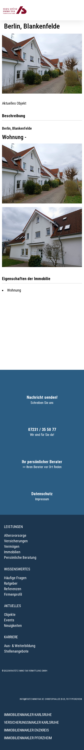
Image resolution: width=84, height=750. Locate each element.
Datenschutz (42, 493)
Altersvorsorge (15, 535)
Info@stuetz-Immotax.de (32, 699)
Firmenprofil (13, 594)
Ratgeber (11, 583)
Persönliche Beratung (20, 557)
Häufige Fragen (15, 578)
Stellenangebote (16, 651)
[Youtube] (64, 686)
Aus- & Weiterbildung (19, 646)
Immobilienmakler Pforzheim (28, 738)
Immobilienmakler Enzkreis (26, 730)
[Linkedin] (53, 686)
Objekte (9, 614)
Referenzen (12, 589)
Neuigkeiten (13, 625)
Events (9, 620)
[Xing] (42, 686)
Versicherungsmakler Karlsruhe (31, 722)
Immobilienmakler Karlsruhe (28, 714)
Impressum (42, 499)
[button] (78, 10)
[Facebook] (19, 686)
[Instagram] (31, 686)
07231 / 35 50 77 (42, 429)
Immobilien (12, 552)
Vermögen (11, 546)
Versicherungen (16, 541)
